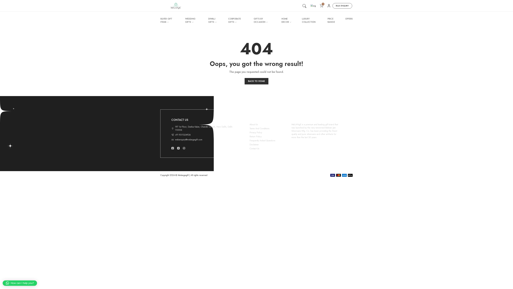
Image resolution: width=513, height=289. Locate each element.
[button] (20, 283)
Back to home (256, 81)
